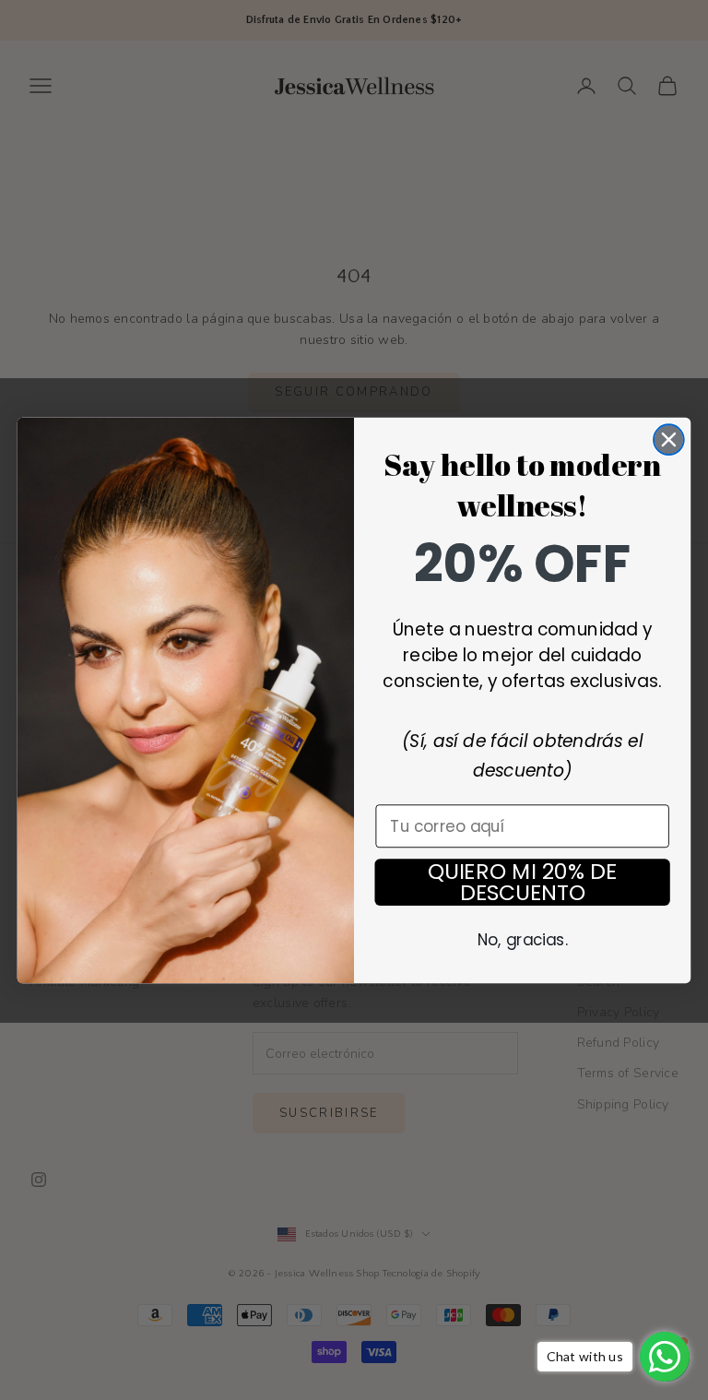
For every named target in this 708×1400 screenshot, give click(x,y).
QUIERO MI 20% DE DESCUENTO (522, 882)
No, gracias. (522, 939)
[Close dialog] (669, 439)
